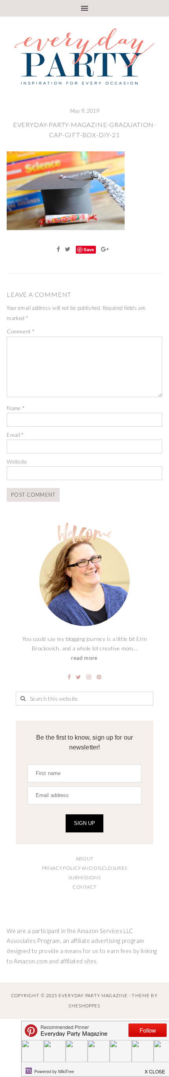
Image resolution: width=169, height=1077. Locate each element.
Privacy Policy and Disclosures (84, 868)
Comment (21, 331)
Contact (84, 887)
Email (15, 434)
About (85, 859)
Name (16, 408)
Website (17, 461)
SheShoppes (84, 1005)
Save (89, 249)
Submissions (84, 877)
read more (84, 657)
